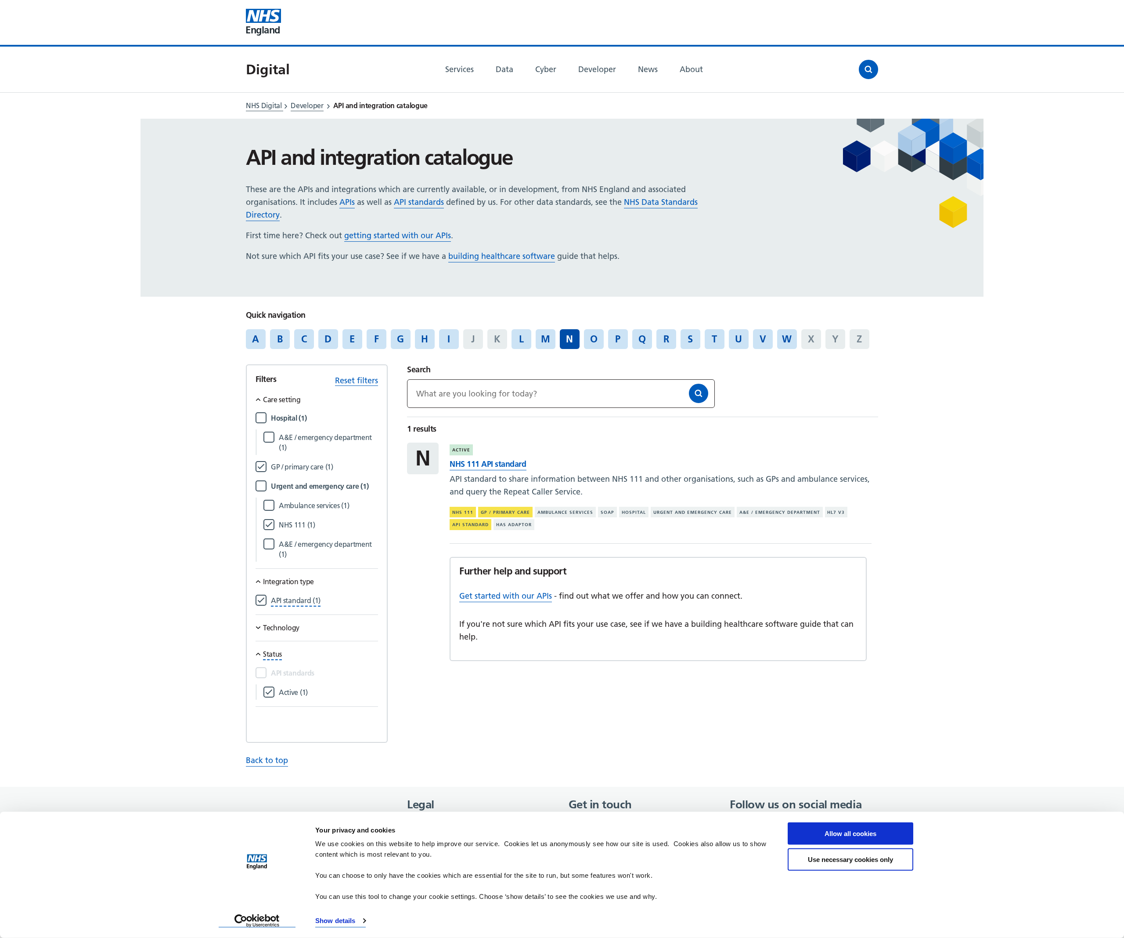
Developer (307, 105)
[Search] (698, 393)
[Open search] (868, 69)
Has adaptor (514, 524)
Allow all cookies (850, 833)
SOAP (607, 512)
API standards (419, 202)
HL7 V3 (836, 512)
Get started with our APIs (505, 596)
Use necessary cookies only (850, 859)
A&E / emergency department (779, 512)
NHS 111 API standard (488, 464)
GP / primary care (505, 512)
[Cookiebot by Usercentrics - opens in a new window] (257, 920)
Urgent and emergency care (692, 512)
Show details (335, 920)
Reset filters (356, 380)
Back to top (267, 760)
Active (461, 450)
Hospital (634, 512)
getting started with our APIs (397, 235)
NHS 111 (462, 512)
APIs (347, 202)
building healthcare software (501, 256)
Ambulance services (565, 512)
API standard (470, 524)
